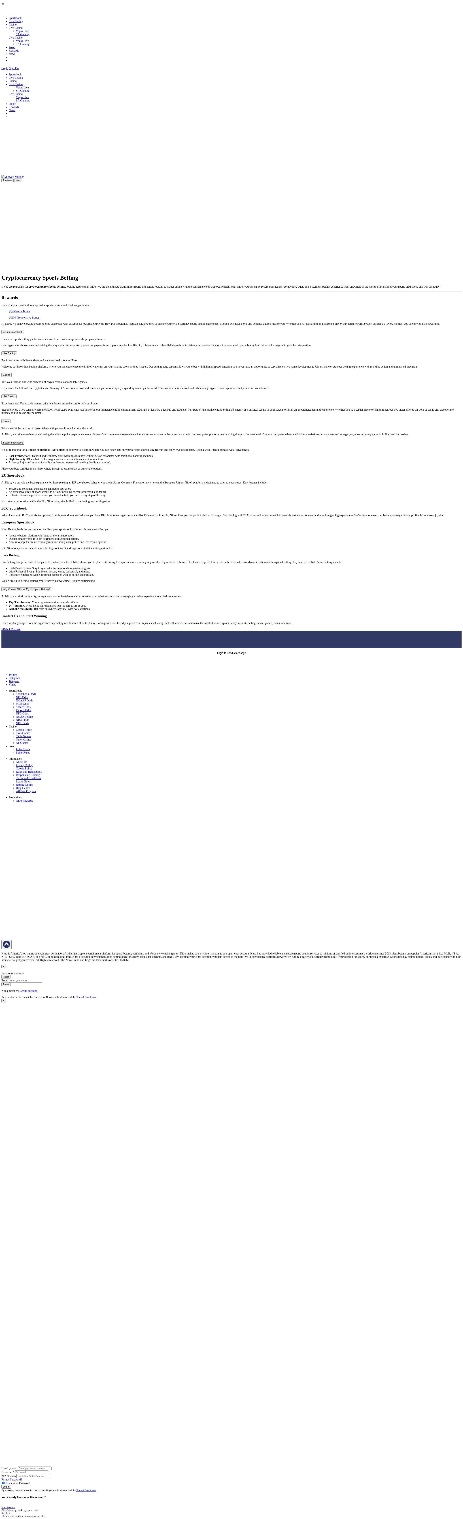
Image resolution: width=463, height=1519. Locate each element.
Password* (7, 1472)
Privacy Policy (24, 765)
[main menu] (2, 4)
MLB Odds (22, 703)
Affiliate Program (26, 791)
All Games (22, 742)
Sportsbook (15, 18)
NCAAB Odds (24, 716)
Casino (13, 24)
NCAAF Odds (24, 700)
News (12, 53)
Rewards (14, 50)
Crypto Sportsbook (12, 332)
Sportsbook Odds (26, 693)
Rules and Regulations (29, 771)
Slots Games (23, 733)
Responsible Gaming (28, 775)
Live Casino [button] (16, 27)
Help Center (23, 788)
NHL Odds (22, 723)
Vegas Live (22, 31)
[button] (21, 68)
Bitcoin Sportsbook (13, 442)
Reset (6, 976)
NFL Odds (22, 697)
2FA (3, 1475)
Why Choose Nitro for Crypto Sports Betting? (26, 589)
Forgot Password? (11, 1479)
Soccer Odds (23, 706)
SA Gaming (22, 34)
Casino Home (24, 729)
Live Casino (16, 37)
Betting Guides (24, 784)
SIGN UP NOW (10, 629)
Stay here (5, 1513)
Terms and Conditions (28, 778)
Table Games (23, 736)
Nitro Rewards (24, 800)
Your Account (8, 1507)
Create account (28, 990)
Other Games (23, 739)
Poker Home (23, 749)
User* (9, 1468)
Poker (12, 47)
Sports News (23, 781)
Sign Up (14, 68)
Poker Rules (23, 752)
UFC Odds (22, 713)
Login (4, 68)
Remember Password (18, 1483)
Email (4, 980)
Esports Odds (23, 710)
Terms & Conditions (86, 997)
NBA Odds (22, 720)
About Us (21, 761)
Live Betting (16, 21)
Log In (6, 1486)
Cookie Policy (24, 768)
